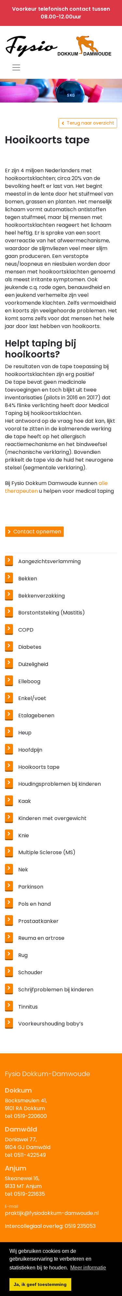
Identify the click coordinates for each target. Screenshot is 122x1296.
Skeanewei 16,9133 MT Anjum (23, 1182)
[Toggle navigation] (16, 67)
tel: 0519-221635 (25, 1194)
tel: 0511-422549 (25, 1155)
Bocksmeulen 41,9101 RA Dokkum (26, 1104)
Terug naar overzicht (90, 123)
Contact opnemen (37, 531)
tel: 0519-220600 (26, 1116)
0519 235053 (80, 1226)
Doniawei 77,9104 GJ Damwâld (27, 1143)
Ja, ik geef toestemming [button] (40, 1284)
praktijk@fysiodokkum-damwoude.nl (52, 1213)
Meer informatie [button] (88, 1267)
